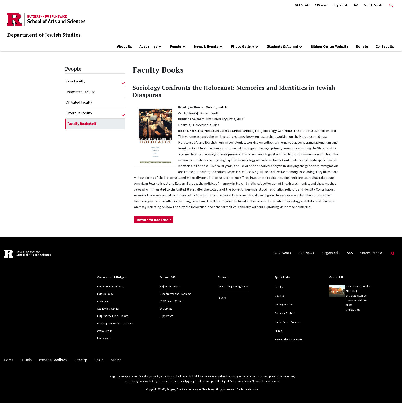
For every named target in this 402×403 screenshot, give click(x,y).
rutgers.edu (340, 5)
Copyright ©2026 (155, 389)
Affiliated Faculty (79, 102)
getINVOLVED (104, 330)
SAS (355, 5)
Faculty (279, 287)
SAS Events (302, 5)
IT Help (26, 360)
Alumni (279, 330)
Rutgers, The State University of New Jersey (190, 389)
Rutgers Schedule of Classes (112, 316)
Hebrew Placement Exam (289, 339)
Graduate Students (285, 313)
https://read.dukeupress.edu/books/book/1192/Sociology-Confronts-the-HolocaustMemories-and (265, 131)
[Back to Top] (393, 393)
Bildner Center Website (329, 46)
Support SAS (166, 316)
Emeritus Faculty (79, 113)
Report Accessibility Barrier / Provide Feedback (247, 381)
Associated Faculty (80, 92)
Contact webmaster (247, 389)
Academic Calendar (108, 308)
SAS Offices (166, 308)
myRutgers (103, 301)
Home (8, 360)
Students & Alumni (282, 46)
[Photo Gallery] (257, 46)
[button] (123, 81)
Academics (148, 46)
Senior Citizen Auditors (287, 322)
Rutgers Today (105, 293)
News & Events (206, 46)
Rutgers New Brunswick (110, 286)
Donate (362, 46)
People (175, 46)
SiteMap (81, 360)
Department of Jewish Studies (44, 34)
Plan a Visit (103, 338)
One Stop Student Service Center (115, 323)
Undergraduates (284, 304)
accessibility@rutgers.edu (188, 381)
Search (116, 360)
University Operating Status (233, 286)
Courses (279, 295)
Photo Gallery (242, 46)
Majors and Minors (170, 286)
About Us (124, 46)
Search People (373, 5)
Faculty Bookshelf (81, 123)
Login (98, 360)
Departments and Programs (175, 293)
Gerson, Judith (216, 107)
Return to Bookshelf (154, 219)
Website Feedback (53, 360)
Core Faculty (75, 81)
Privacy (222, 298)
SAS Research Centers (171, 301)
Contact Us (384, 46)
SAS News (321, 5)
